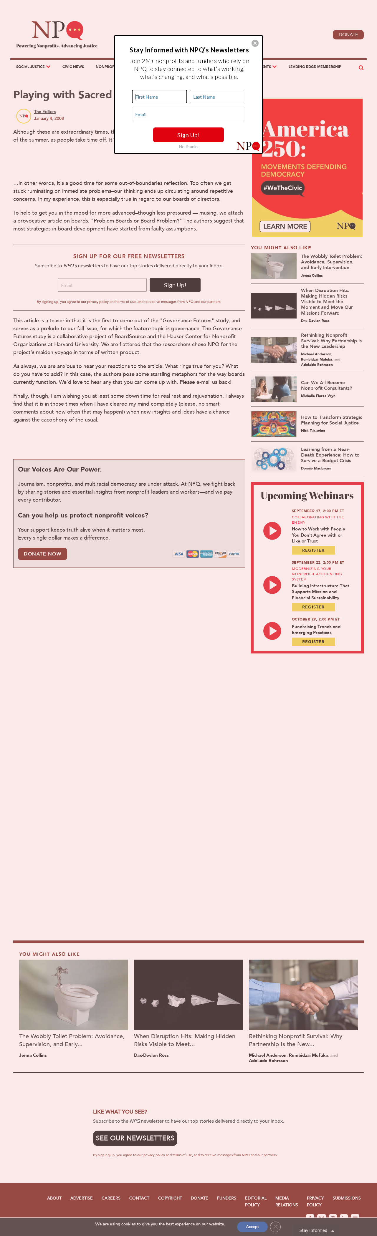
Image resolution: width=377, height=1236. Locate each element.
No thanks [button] (189, 146)
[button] (255, 43)
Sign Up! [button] (188, 134)
